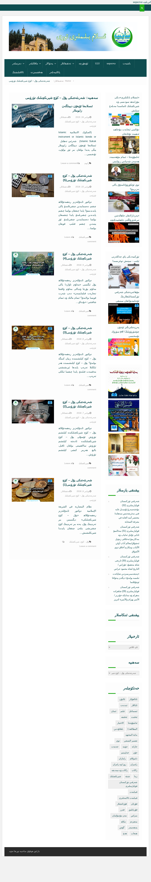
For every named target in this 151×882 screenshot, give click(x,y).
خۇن (135, 752)
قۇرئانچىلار (122, 804)
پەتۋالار (49, 63)
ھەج (125, 833)
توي (118, 740)
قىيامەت (133, 792)
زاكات (134, 770)
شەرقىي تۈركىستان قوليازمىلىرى (128, 784)
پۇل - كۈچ (85, 542)
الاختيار (120, 723)
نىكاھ (123, 821)
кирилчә (111, 63)
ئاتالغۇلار (133, 699)
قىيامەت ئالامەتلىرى (128, 798)
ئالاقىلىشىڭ (18, 72)
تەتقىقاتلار (66, 63)
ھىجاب (134, 833)
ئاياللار (134, 705)
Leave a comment (69, 163)
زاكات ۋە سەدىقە (120, 770)
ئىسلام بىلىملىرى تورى (71, 47)
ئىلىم (122, 711)
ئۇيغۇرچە (83, 63)
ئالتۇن (122, 699)
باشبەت (127, 63)
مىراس (134, 815)
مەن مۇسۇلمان (119, 815)
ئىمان (113, 711)
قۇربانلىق (133, 809)
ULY (97, 63)
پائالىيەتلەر (55, 72)
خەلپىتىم (125, 752)
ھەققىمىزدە (37, 72)
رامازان (122, 758)
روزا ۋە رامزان (119, 764)
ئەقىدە (134, 717)
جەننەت (114, 746)
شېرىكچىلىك (84, 237)
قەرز (122, 809)
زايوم (86, 163)
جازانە (134, 746)
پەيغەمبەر (133, 827)
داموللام (133, 758)
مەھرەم (133, 821)
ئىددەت (123, 705)
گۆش (121, 827)
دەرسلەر (16, 63)
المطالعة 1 (132, 729)
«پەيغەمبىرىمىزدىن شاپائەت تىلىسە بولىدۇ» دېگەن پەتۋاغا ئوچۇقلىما (125, 578)
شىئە (127, 776)
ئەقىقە (124, 717)
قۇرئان (134, 804)
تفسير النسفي (130, 740)
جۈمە (125, 746)
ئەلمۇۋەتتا (132, 723)
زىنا (135, 776)
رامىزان (133, 764)
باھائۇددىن (118, 729)
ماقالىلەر (33, 63)
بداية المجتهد (131, 735)
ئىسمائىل (133, 711)
